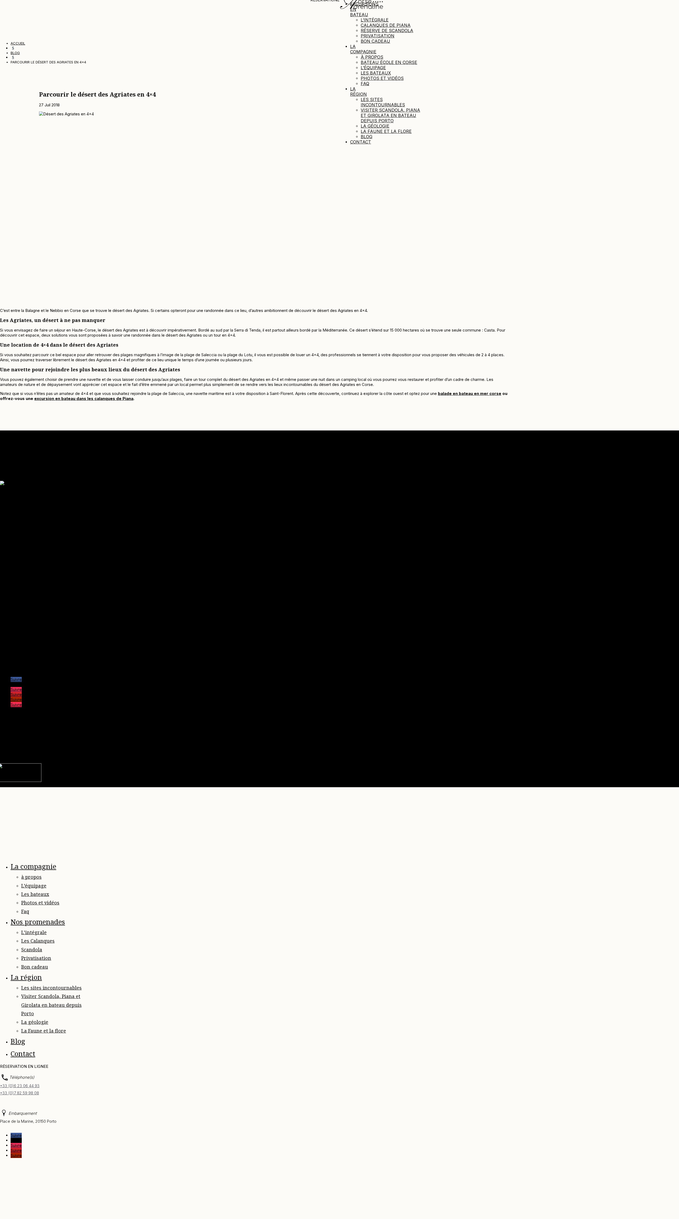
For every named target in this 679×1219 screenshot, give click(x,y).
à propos (372, 57)
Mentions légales (83, 743)
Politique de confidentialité (127, 743)
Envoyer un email (15, 579)
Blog (366, 136)
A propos (19, 506)
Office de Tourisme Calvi (33, 651)
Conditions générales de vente (38, 536)
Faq (365, 83)
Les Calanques (38, 941)
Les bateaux (376, 73)
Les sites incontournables (383, 102)
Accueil (17, 501)
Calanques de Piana (386, 25)
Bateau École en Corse (389, 62)
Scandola (31, 949)
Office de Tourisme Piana (34, 641)
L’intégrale (375, 20)
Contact (360, 142)
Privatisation (377, 35)
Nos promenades (38, 921)
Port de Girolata (25, 661)
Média (16, 511)
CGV (185, 743)
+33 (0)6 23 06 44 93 (20, 1085)
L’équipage (373, 67)
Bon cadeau (375, 41)
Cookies (170, 743)
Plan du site (203, 743)
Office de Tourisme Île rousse (38, 656)
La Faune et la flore (386, 131)
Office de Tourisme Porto (34, 646)
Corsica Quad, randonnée (34, 636)
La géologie (375, 126)
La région (358, 91)
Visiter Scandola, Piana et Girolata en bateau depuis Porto (390, 115)
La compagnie (363, 49)
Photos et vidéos (382, 78)
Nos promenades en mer (33, 516)
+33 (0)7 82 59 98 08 (19, 1092)
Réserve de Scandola (387, 30)
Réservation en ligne (29, 546)
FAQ (221, 743)
